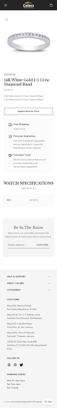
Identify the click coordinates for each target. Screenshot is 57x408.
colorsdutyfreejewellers (21, 401)
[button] (5, 5)
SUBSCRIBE (43, 245)
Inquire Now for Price (28, 111)
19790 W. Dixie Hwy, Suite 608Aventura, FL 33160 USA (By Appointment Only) (27, 345)
